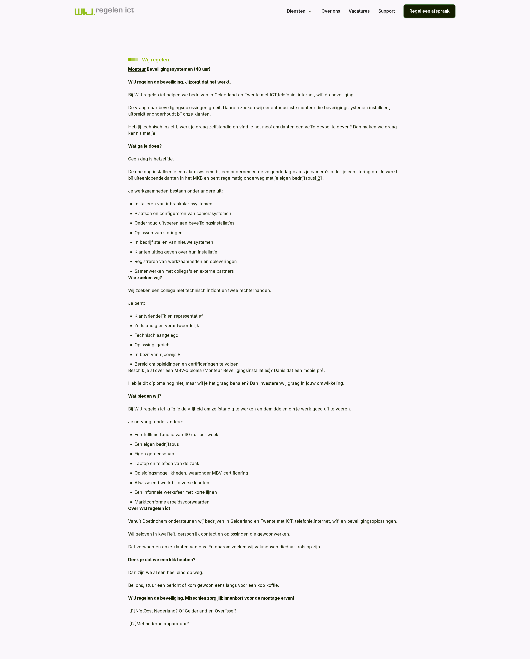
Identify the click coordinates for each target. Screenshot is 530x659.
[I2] (318, 178)
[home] (104, 11)
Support (386, 11)
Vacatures (359, 11)
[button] (299, 11)
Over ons (331, 11)
